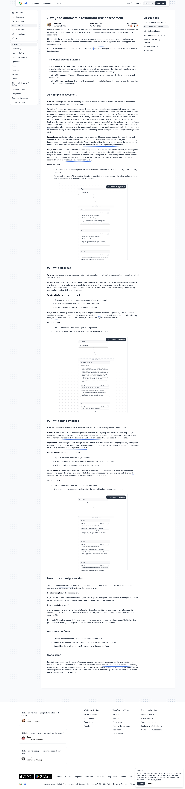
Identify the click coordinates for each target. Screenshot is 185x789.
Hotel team (117, 730)
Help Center (20, 30)
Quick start (20, 17)
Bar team (116, 714)
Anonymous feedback (150, 722)
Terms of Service (120, 784)
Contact (123, 777)
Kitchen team (118, 734)
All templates (17, 44)
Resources (47, 3)
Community (100, 777)
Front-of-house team (121, 726)
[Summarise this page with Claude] (131, 26)
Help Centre (112, 777)
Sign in (138, 3)
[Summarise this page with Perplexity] (134, 26)
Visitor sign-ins (147, 718)
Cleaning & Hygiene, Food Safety (21, 84)
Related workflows (151, 46)
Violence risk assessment (64, 642)
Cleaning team (118, 718)
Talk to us (149, 3)
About (59, 777)
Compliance (16, 94)
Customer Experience (20, 98)
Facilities (15, 70)
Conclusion (148, 51)
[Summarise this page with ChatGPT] (128, 26)
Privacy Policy (156, 780)
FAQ (17, 38)
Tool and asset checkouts (151, 726)
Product (35, 3)
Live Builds (20, 21)
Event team (117, 722)
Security (15, 74)
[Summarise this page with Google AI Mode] (138, 26)
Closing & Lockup (18, 89)
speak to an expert (102, 48)
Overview (19, 13)
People (14, 66)
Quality (14, 79)
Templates (19, 25)
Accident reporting (148, 714)
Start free (160, 3)
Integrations (20, 34)
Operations (16, 62)
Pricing (58, 3)
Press (131, 777)
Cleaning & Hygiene (19, 57)
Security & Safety (18, 102)
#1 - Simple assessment (61, 66)
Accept (141, 784)
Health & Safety (18, 53)
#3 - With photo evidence (62, 81)
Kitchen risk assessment (64, 639)
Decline (150, 784)
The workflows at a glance (155, 22)
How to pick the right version (152, 40)
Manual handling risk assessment (68, 646)
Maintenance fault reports (151, 730)
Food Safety (16, 49)
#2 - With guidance (59, 75)
